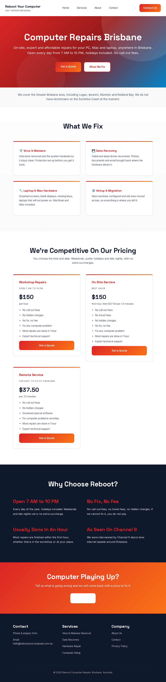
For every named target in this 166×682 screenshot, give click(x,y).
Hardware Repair (71, 646)
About (98, 7)
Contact (113, 7)
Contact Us (150, 7)
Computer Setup (71, 652)
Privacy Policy (120, 646)
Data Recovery (70, 639)
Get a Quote (68, 66)
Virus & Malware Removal (76, 633)
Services (82, 7)
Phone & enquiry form (25, 633)
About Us (117, 633)
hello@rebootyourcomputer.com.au (33, 643)
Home (65, 7)
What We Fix (97, 66)
